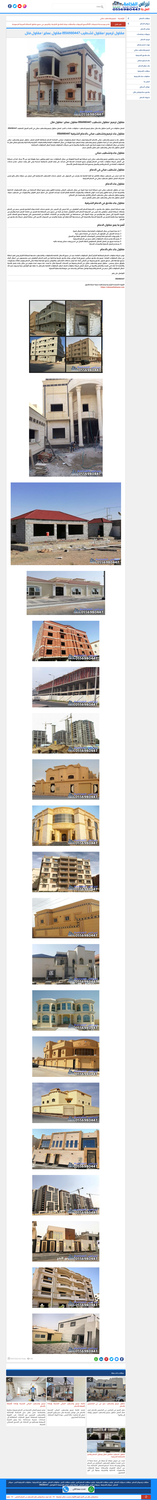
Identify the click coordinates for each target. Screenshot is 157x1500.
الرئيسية (121, 18)
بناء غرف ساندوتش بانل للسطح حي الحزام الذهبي (94, 1497)
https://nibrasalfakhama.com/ (112, 287)
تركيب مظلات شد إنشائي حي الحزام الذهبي (56, 1497)
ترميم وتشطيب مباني (108, 18)
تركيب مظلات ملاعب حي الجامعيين (22, 1497)
